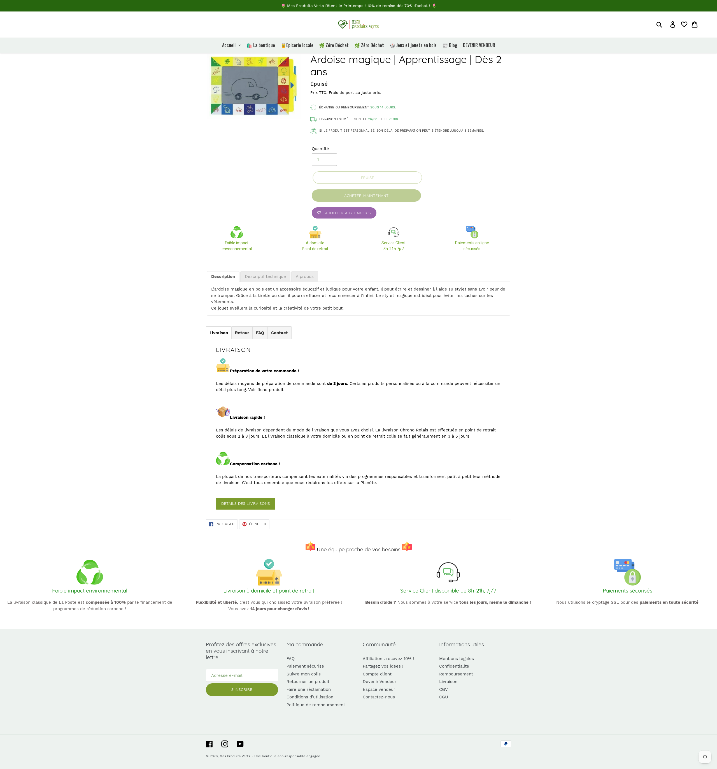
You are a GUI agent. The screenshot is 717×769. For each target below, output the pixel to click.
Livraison (218, 332)
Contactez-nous (379, 697)
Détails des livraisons (245, 503)
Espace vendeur (379, 689)
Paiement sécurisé (305, 666)
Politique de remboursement (316, 704)
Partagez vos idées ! (383, 666)
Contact (279, 332)
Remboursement (456, 674)
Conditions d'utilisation (310, 697)
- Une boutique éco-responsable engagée (286, 756)
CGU (443, 697)
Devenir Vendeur (379, 681)
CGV (443, 689)
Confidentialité (454, 666)
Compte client (377, 674)
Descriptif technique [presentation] (265, 276)
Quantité (320, 148)
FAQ (260, 332)
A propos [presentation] (305, 276)
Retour (242, 332)
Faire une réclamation (309, 689)
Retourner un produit (308, 681)
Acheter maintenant (366, 195)
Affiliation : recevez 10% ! (388, 658)
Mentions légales (456, 658)
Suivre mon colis (304, 674)
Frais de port (341, 92)
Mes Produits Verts (235, 756)
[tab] (223, 276)
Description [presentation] (223, 276)
